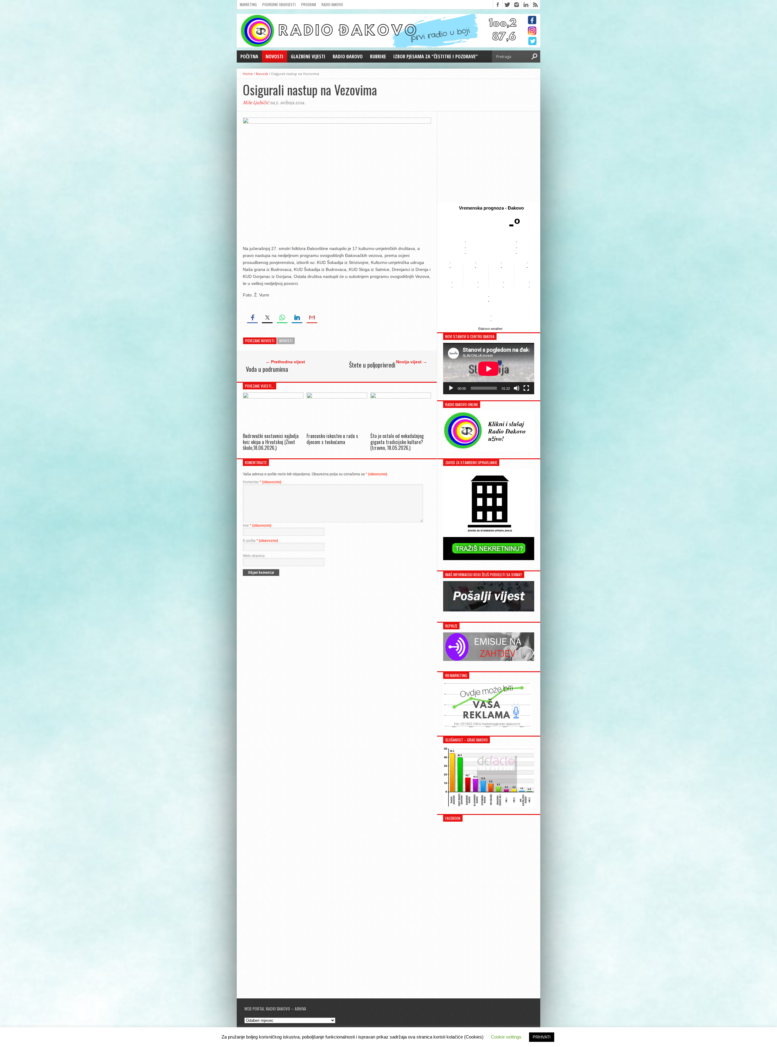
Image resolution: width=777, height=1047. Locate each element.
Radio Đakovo (332, 4)
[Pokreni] (451, 388)
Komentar (262, 482)
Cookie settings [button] (506, 1036)
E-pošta (260, 541)
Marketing (248, 4)
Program (308, 4)
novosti (286, 340)
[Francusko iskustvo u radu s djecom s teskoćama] (337, 396)
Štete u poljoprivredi (372, 364)
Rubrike (378, 56)
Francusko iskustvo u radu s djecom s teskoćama (332, 438)
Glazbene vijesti (308, 56)
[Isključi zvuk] (517, 388)
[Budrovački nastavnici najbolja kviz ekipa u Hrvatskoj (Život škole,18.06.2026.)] (273, 396)
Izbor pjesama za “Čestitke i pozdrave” (435, 56)
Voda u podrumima (267, 369)
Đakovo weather (490, 328)
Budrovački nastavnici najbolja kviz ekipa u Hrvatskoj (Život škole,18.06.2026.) (271, 441)
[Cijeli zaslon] (526, 388)
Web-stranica (254, 556)
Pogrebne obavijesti (279, 4)
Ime (257, 525)
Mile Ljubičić (256, 102)
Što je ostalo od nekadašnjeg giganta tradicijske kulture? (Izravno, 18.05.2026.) (397, 441)
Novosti (274, 56)
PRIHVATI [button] (542, 1037)
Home (248, 73)
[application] (488, 368)
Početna (249, 56)
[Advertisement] (488, 157)
